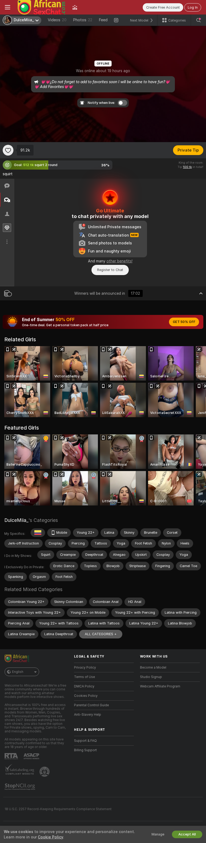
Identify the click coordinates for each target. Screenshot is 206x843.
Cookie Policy (50, 837)
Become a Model (153, 667)
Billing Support (85, 750)
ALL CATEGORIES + (101, 634)
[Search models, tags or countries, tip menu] (198, 20)
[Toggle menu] (7, 7)
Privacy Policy (85, 667)
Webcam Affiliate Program (160, 686)
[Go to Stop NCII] (20, 787)
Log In (193, 7)
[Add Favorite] (8, 150)
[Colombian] (38, 532)
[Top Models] (75, 7)
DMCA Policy (84, 686)
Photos (82, 19)
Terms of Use (84, 677)
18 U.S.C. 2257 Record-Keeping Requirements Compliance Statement (58, 809)
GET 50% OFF (184, 322)
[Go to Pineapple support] (45, 772)
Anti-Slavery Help (87, 714)
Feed (103, 19)
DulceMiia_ (16, 520)
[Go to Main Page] (41, 7)
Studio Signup (151, 677)
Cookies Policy (86, 696)
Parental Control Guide (91, 705)
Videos (57, 19)
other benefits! (119, 261)
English (17, 672)
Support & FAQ (85, 741)
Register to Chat (110, 270)
